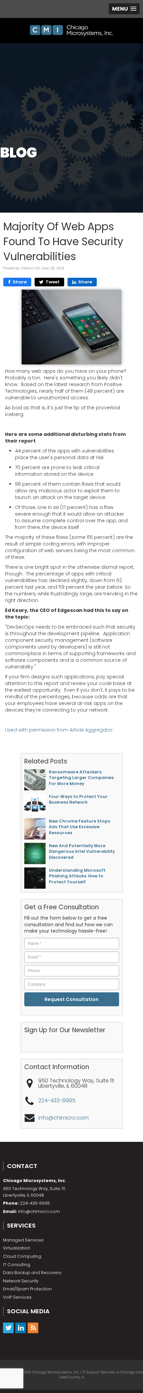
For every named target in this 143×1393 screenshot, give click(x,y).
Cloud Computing (22, 1256)
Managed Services (23, 1240)
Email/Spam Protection (27, 1289)
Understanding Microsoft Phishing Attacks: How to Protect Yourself (77, 876)
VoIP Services (17, 1297)
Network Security (21, 1281)
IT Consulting (16, 1264)
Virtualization (16, 1248)
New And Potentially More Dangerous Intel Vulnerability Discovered (82, 851)
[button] (124, 8)
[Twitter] (8, 1328)
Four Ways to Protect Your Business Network (78, 799)
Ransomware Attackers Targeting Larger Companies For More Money (81, 777)
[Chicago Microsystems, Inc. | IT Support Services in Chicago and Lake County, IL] (71, 30)
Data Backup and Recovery (32, 1272)
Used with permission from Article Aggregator (59, 730)
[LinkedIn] (20, 1328)
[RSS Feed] (33, 1328)
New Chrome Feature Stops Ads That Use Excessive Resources (79, 827)
